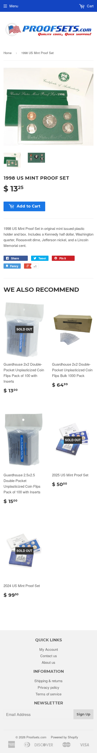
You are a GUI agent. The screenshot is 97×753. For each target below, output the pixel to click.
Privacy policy (48, 687)
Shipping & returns (48, 680)
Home (8, 53)
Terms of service (48, 693)
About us (48, 662)
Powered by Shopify (64, 737)
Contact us (48, 655)
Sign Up (83, 714)
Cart (89, 5)
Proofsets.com (36, 737)
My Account (48, 649)
